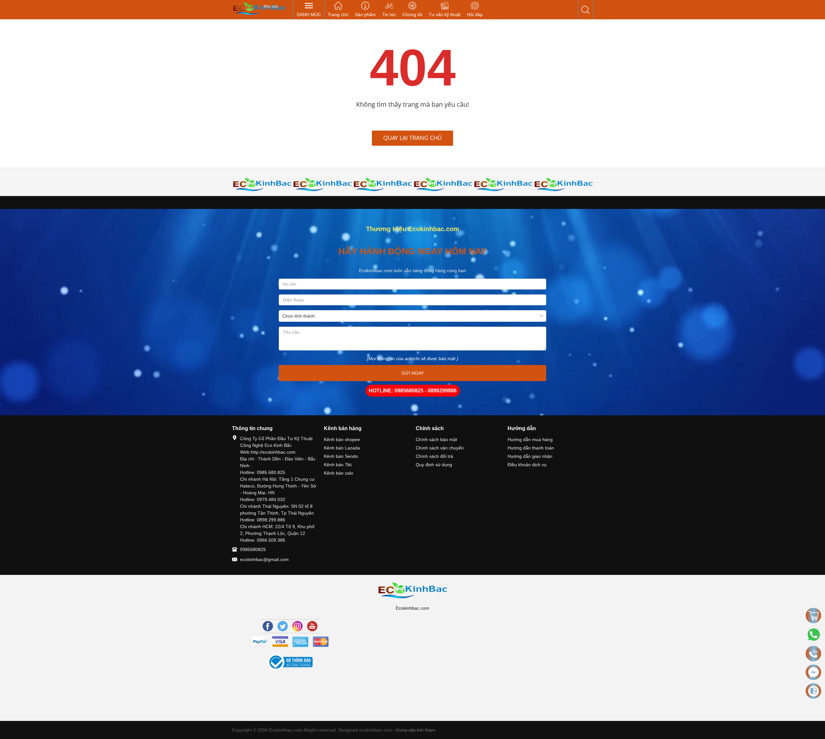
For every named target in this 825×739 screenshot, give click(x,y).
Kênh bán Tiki (338, 464)
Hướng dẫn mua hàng (530, 439)
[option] (262, 184)
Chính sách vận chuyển (440, 447)
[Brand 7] (503, 184)
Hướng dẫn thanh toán (531, 447)
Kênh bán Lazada (342, 447)
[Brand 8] (563, 184)
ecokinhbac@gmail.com (264, 559)
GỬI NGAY (413, 373)
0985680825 (253, 549)
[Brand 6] (443, 184)
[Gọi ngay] (813, 653)
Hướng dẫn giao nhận (530, 456)
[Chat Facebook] (813, 672)
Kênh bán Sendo (341, 456)
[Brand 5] (383, 184)
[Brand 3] (262, 184)
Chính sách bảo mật (436, 439)
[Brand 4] (322, 184)
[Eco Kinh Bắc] (259, 8)
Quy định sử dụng (434, 464)
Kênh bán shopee (342, 439)
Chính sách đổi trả (434, 456)
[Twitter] (282, 626)
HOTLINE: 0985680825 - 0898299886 (413, 390)
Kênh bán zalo (338, 473)
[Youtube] (312, 626)
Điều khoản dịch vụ (527, 464)
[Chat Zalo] (813, 691)
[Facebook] (268, 626)
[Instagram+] (297, 626)
